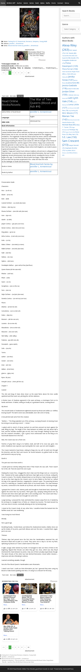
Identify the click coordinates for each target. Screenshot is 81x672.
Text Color (5, 96)
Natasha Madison (68, 122)
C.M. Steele (70, 53)
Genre (26, 3)
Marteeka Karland (73, 120)
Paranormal (21, 41)
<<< (4, 72)
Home (3, 3)
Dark (37, 3)
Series (31, 3)
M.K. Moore (70, 113)
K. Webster (71, 95)
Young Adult (43, 41)
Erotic (54, 3)
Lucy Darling (73, 110)
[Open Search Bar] (79, 3)
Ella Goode (73, 58)
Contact (60, 3)
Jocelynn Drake (73, 89)
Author (19, 3)
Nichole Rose (69, 125)
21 (22, 72)
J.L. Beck (69, 74)
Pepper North (70, 132)
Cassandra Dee (68, 55)
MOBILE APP (11, 3)
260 (28, 72)
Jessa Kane (73, 83)
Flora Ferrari (70, 69)
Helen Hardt (66, 71)
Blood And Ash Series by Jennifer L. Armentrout (23, 45)
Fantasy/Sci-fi (12, 41)
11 (18, 72)
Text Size (20, 96)
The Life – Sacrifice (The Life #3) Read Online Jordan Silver (18, 662)
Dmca (67, 3)
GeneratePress (68, 669)
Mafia (48, 3)
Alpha (42, 3)
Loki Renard (71, 108)
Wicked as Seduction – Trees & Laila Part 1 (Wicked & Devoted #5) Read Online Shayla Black (27, 660)
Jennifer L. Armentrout (16, 43)
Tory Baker (69, 150)
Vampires (36, 41)
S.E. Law (69, 137)
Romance (29, 41)
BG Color (13, 96)
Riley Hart (73, 134)
